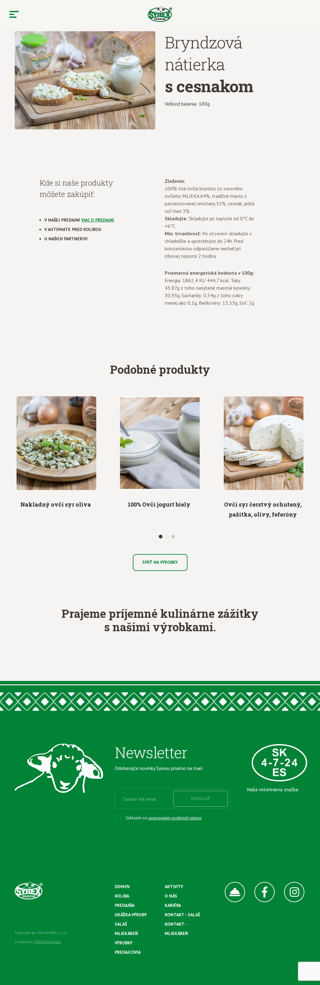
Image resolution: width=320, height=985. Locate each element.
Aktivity (174, 886)
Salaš (121, 924)
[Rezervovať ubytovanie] (230, 892)
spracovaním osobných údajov (175, 818)
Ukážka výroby (131, 915)
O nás (171, 896)
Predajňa (124, 905)
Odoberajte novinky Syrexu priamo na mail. (159, 768)
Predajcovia (128, 952)
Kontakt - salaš (182, 915)
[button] (160, 536)
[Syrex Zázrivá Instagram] (289, 892)
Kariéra (173, 905)
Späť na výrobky (160, 562)
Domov (122, 886)
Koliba (122, 896)
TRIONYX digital (47, 941)
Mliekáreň (126, 933)
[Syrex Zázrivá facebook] (260, 892)
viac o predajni (97, 220)
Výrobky (123, 943)
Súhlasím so (164, 818)
